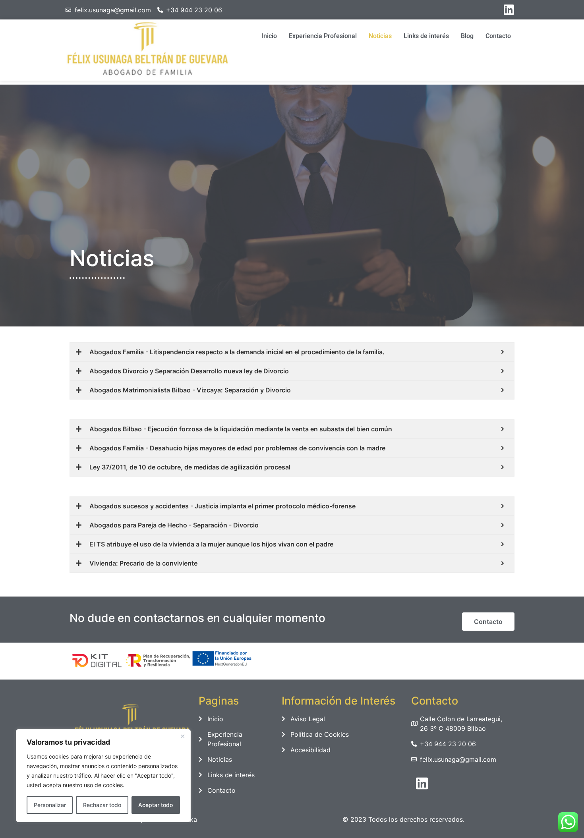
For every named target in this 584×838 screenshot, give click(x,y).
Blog (467, 36)
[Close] (182, 736)
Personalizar (50, 804)
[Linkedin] (508, 9)
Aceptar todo (155, 804)
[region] (103, 775)
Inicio (269, 36)
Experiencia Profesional (323, 36)
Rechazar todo (102, 804)
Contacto (498, 36)
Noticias (380, 36)
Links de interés (426, 36)
